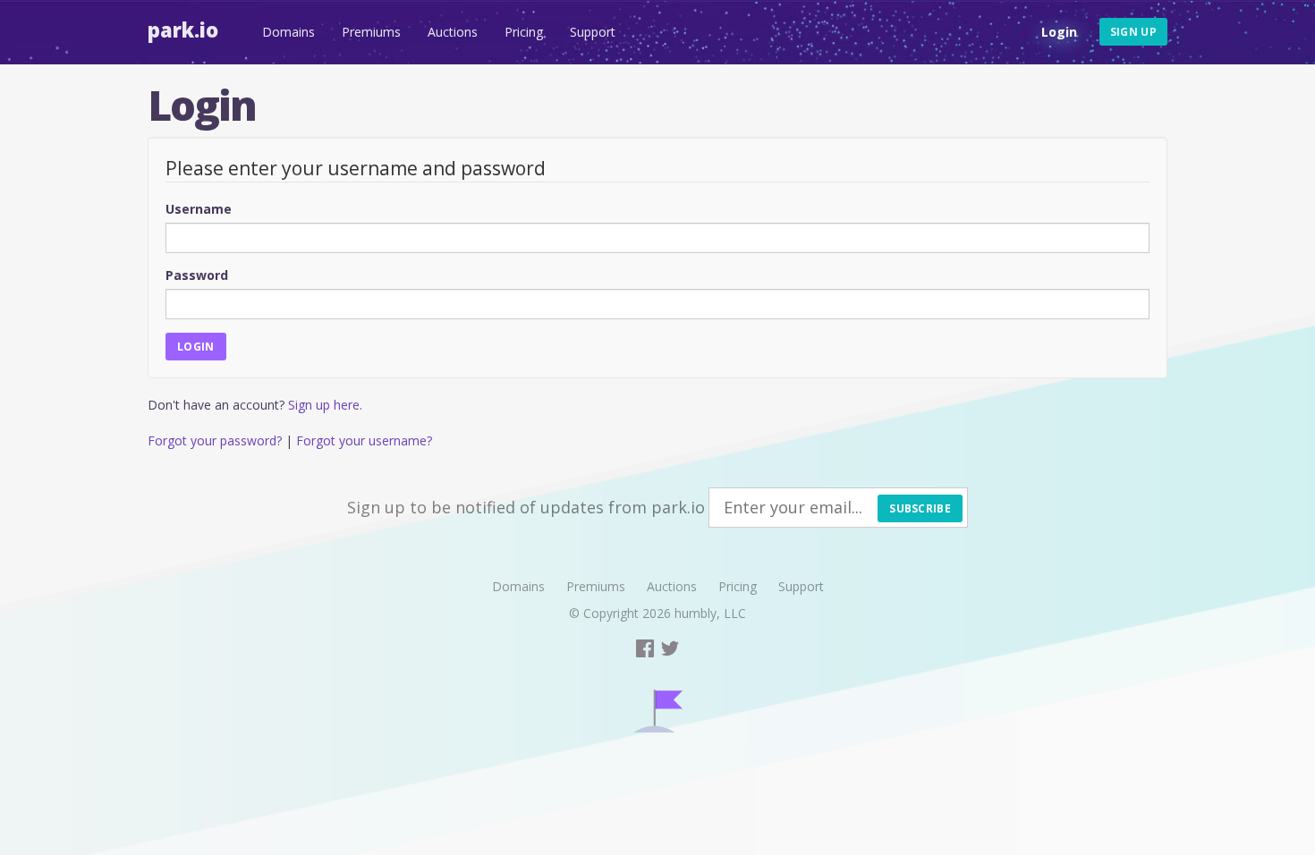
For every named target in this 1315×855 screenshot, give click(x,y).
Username (198, 208)
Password (196, 275)
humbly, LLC (710, 613)
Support (592, 31)
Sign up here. (325, 404)
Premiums (371, 31)
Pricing (524, 31)
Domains (288, 31)
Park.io (183, 29)
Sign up (1133, 31)
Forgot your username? (364, 440)
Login (1059, 31)
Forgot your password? (215, 440)
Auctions (453, 31)
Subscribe (920, 508)
